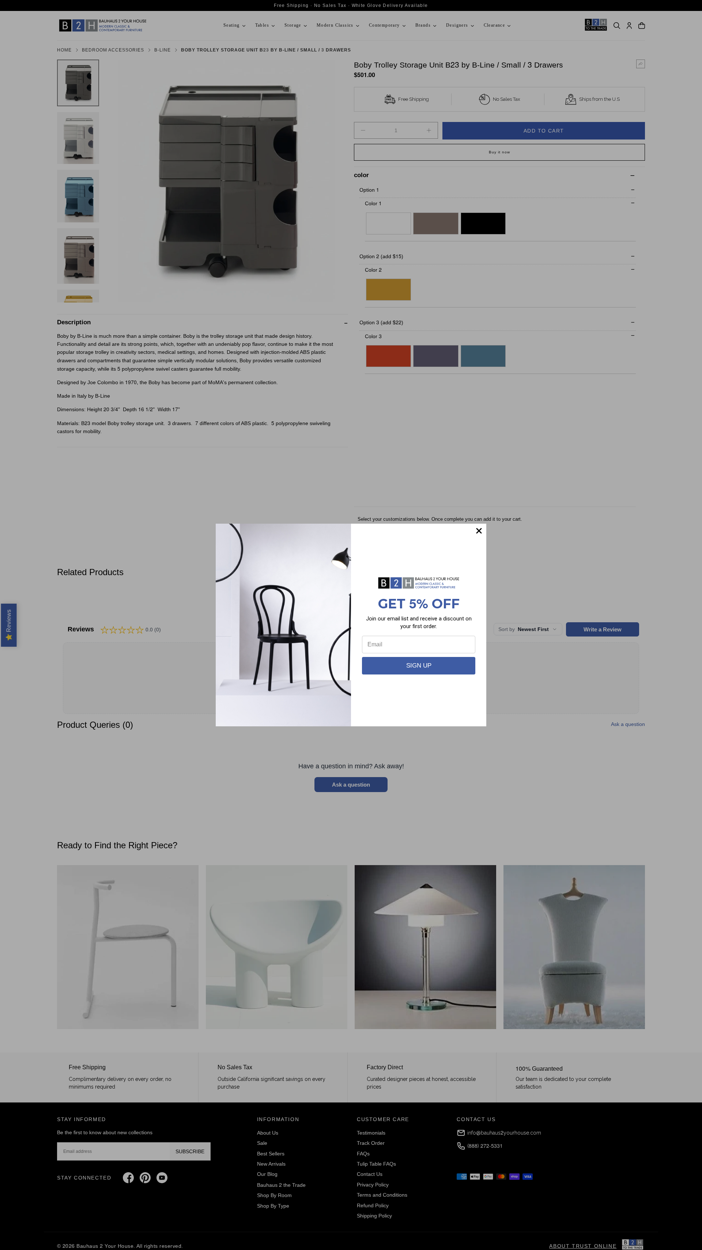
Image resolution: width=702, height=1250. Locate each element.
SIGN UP (418, 665)
